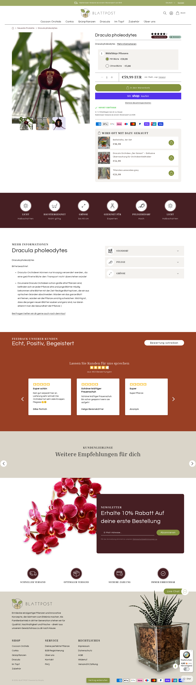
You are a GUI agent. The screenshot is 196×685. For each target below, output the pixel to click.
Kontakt (181, 3)
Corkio (15, 650)
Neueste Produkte (25, 28)
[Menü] (191, 651)
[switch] (186, 669)
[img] (99, 367)
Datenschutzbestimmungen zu (145, 539)
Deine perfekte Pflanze (57, 646)
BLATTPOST (23, 680)
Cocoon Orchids (20, 646)
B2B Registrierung (54, 650)
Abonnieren (168, 532)
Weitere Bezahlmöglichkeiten (138, 103)
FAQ (47, 664)
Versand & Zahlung (88, 664)
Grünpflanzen (19, 655)
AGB (80, 655)
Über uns (49, 655)
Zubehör (16, 668)
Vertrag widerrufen (98, 680)
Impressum (84, 646)
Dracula (16, 659)
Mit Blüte (114, 59)
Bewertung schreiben (164, 343)
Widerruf (82, 659)
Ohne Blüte (116, 66)
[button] (165, 13)
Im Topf (16, 664)
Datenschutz (85, 650)
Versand (162, 77)
